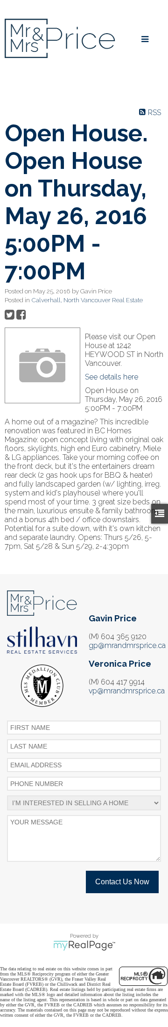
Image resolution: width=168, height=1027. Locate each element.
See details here (111, 376)
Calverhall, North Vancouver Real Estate (87, 300)
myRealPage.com (84, 945)
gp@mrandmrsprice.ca (127, 645)
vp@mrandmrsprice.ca (127, 690)
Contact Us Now (122, 882)
